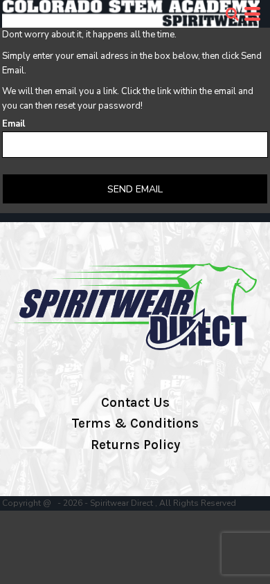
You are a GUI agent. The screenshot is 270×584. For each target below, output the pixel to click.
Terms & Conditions (135, 423)
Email (13, 124)
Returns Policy (135, 445)
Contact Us (135, 402)
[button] (232, 14)
